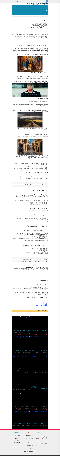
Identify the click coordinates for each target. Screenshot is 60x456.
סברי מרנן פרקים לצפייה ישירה (29, 441)
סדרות (44, 1)
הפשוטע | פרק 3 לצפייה (44, 303)
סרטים (41, 1)
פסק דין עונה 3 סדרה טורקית (26, 405)
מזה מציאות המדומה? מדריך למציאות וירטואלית (17, 440)
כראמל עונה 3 (24, 1)
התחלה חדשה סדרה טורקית (44, 405)
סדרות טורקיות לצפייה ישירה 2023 (28, 442)
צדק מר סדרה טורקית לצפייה (43, 306)
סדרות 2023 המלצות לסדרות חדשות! (28, 449)
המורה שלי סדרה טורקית (35, 405)
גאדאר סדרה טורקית (18, 405)
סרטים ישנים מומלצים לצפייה (29, 435)
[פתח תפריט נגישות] (58, 454)
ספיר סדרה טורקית (36, 423)
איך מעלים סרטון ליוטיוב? (17, 435)
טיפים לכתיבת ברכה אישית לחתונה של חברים (28, 451)
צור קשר (15, 1)
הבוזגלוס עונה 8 (29, 1)
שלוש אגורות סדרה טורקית (17, 423)
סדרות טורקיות (38, 1)
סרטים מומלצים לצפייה (30, 445)
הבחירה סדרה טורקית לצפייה (34, 350)
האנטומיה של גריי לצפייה (29, 439)
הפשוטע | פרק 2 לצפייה (44, 304)
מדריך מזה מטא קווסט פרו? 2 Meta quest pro (16, 438)
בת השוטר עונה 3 (33, 1)
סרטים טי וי (31, 448)
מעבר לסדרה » (45, 334)
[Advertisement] (28, 10)
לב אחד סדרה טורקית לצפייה (43, 350)
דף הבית (47, 4)
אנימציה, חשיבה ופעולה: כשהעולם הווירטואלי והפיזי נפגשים (44, 388)
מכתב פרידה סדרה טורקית (44, 423)
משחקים (18, 1)
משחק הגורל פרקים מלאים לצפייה (28, 438)
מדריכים (21, 1)
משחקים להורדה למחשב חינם (17, 442)
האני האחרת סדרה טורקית (26, 423)
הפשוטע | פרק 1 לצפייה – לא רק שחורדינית (41, 305)
